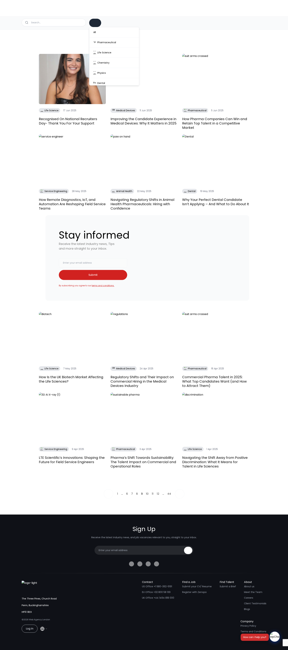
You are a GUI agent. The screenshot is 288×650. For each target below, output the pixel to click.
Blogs (247, 609)
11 (153, 494)
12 (158, 494)
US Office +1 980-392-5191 (157, 586)
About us (249, 586)
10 (147, 494)
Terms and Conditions (253, 631)
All (94, 32)
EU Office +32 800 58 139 (156, 592)
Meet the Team (253, 592)
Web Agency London (39, 619)
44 (169, 494)
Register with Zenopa (194, 592)
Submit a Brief (228, 586)
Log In (29, 628)
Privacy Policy (248, 625)
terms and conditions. (103, 285)
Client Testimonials (255, 603)
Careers (248, 597)
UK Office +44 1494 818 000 (158, 597)
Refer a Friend (248, 637)
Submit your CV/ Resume (197, 586)
